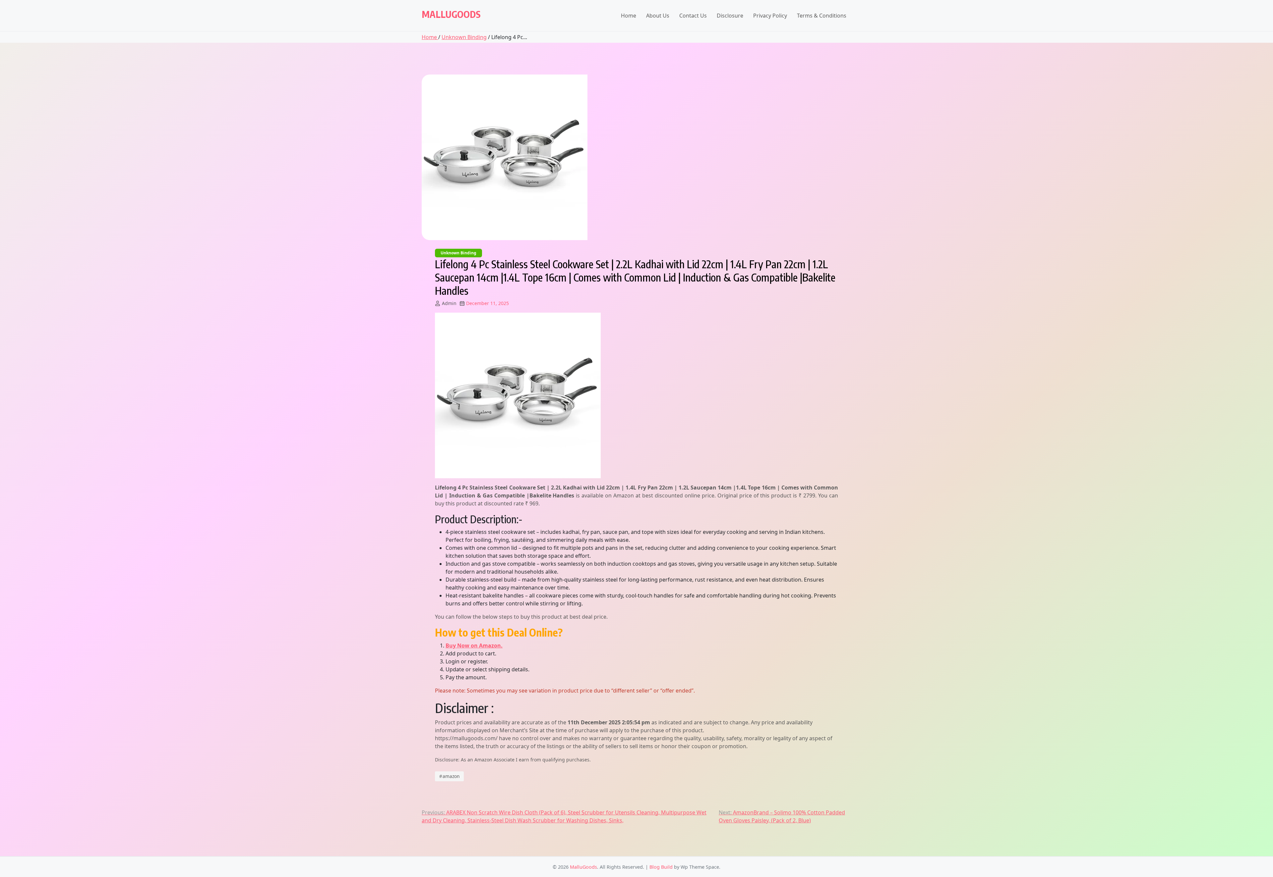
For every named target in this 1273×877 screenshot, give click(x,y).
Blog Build (661, 867)
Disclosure (730, 15)
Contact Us (693, 15)
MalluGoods (451, 14)
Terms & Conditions (821, 15)
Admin (449, 303)
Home (628, 15)
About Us (657, 15)
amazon (449, 776)
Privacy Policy (770, 15)
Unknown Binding (464, 37)
